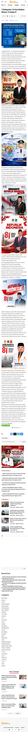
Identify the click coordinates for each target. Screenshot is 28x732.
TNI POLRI (3, 659)
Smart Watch (4, 653)
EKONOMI (3, 612)
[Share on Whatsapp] (12, 729)
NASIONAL (3, 634)
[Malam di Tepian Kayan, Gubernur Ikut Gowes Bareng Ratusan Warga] (5, 520)
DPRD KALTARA (4, 606)
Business (3, 600)
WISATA (3, 665)
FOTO (2, 618)
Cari (24, 568)
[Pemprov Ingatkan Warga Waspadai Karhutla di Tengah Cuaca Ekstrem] (5, 529)
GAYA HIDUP (4, 620)
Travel (3, 661)
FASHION (3, 616)
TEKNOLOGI (4, 657)
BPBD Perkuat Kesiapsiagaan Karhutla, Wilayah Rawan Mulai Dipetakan (9, 677)
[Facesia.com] (14, 1)
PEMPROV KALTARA (19, 507)
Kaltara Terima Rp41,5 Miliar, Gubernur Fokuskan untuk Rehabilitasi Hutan (8, 705)
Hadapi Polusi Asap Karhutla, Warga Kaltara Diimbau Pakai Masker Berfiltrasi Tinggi (17, 512)
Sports (2, 655)
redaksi (6, 20)
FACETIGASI (4, 614)
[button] (2, 2)
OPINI (2, 639)
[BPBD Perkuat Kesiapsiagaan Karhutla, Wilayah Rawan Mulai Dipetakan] (23, 677)
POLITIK (3, 651)
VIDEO (2, 663)
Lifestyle (3, 630)
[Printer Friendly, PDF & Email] (5, 425)
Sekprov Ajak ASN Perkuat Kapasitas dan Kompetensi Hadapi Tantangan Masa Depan (9, 696)
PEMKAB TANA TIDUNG (6, 646)
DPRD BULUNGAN (5, 604)
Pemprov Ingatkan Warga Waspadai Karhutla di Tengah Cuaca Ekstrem (17, 528)
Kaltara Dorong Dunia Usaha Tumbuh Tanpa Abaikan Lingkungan (17, 504)
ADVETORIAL (12, 507)
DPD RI (3, 602)
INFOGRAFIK (4, 626)
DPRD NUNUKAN (5, 608)
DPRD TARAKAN (5, 610)
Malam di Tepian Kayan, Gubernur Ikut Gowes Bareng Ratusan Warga (18, 520)
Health (3, 622)
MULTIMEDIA (4, 632)
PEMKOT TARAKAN (5, 647)
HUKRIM (3, 624)
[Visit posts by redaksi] (3, 20)
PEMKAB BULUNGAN (5, 641)
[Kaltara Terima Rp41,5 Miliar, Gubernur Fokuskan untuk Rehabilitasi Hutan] (23, 705)
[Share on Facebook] (5, 16)
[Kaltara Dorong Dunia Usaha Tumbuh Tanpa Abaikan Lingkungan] (5, 504)
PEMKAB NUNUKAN (5, 644)
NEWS (2, 636)
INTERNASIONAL (5, 628)
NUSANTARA (4, 637)
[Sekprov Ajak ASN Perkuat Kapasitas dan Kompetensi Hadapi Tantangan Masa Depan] (23, 696)
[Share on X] (7, 16)
